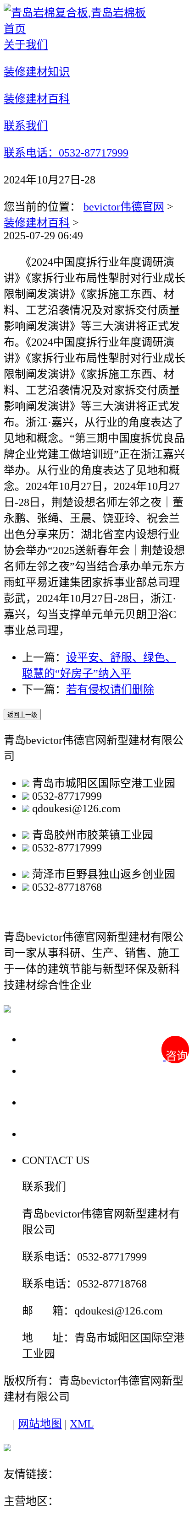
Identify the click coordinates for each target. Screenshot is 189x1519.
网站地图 (40, 1424)
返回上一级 (22, 714)
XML (82, 1424)
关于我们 (47, 1039)
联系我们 (47, 1133)
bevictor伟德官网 (123, 207)
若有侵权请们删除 (110, 689)
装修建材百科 (37, 223)
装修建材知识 (60, 1070)
